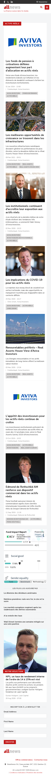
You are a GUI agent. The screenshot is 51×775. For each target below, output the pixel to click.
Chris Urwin (11, 308)
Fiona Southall (13, 522)
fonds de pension (30, 93)
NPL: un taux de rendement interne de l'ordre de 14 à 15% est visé (25, 678)
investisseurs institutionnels (19, 238)
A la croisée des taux (13, 616)
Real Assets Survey (29, 448)
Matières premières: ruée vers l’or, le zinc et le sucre (24, 600)
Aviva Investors (13, 93)
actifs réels (12, 23)
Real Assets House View (29, 167)
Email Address (10, 712)
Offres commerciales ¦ (24, 760)
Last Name (8, 731)
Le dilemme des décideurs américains (20, 593)
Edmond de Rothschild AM (17, 519)
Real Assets (27, 164)
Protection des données (34, 773)
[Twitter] (8, 2)
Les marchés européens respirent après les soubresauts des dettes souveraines (22, 608)
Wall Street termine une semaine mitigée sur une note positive (24, 623)
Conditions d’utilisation (18, 773)
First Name (9, 721)
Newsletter (43, 2)
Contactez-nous (40, 760)
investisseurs (12, 448)
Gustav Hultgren (12, 695)
